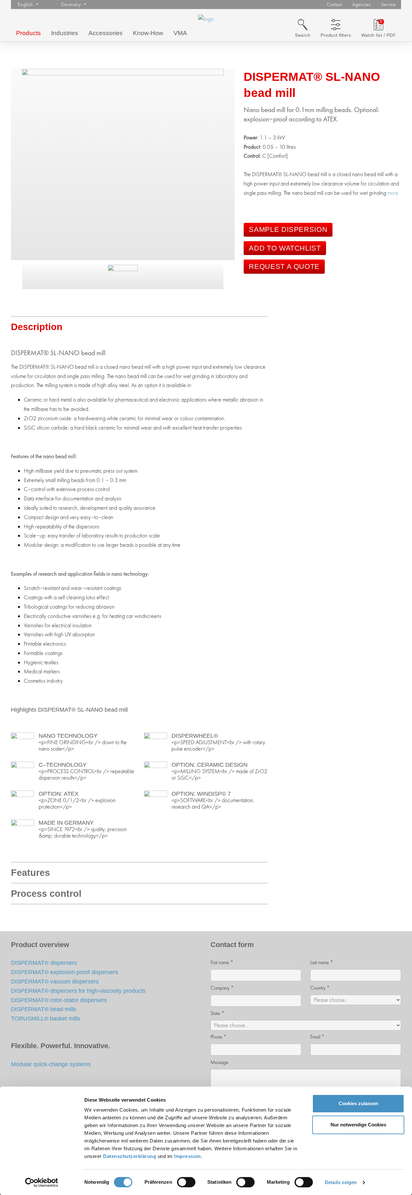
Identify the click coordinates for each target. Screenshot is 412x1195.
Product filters (336, 35)
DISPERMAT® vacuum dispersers (55, 981)
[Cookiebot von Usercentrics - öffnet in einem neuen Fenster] (42, 1182)
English (26, 4)
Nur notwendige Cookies (358, 1124)
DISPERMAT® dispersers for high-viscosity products (78, 990)
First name (222, 962)
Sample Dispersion (288, 229)
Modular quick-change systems (51, 1064)
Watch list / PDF (378, 35)
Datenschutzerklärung (129, 1156)
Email (317, 1036)
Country (320, 987)
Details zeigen (341, 1182)
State (217, 1013)
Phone (219, 1036)
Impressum (187, 1156)
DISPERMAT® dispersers (44, 962)
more (393, 192)
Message (220, 1062)
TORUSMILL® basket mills (45, 1018)
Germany (71, 4)
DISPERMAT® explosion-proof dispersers (64, 972)
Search (302, 35)
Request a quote (284, 266)
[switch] (186, 1182)
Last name (321, 962)
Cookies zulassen (358, 1103)
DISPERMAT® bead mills (43, 1009)
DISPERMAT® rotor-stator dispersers (59, 1000)
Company (222, 987)
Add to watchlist (285, 248)
